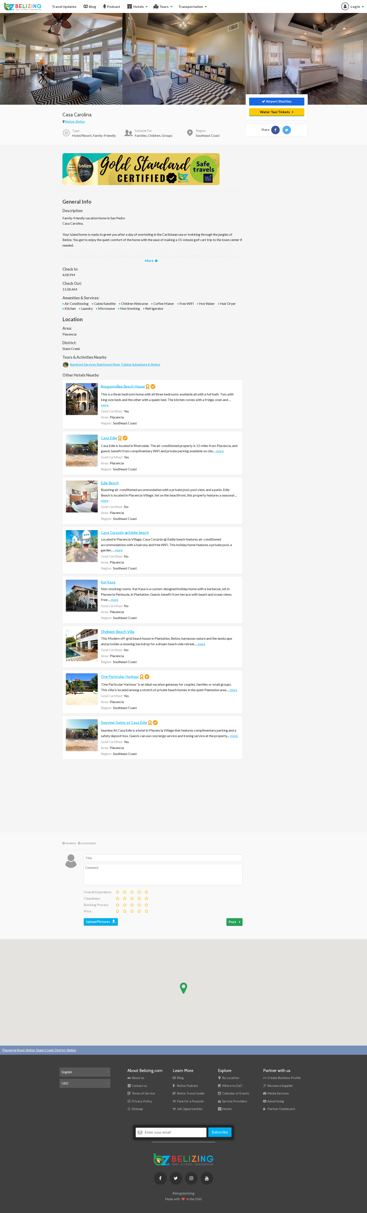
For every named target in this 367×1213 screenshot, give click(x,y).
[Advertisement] (152, 796)
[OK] (131, 891)
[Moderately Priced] (124, 910)
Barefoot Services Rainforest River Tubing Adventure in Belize (115, 364)
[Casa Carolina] (275, 130)
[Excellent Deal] (146, 910)
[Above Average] (139, 897)
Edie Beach (110, 483)
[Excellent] (146, 891)
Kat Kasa (108, 582)
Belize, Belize (75, 121)
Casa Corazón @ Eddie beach (125, 532)
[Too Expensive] (117, 910)
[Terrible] (117, 891)
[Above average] (139, 891)
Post (233, 922)
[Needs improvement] (124, 891)
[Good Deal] (139, 910)
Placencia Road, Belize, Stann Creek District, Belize (39, 1050)
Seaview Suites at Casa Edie (124, 722)
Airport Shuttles (278, 101)
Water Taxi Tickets (275, 112)
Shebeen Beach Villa (117, 631)
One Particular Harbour (120, 676)
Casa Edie (109, 437)
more (105, 405)
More (149, 260)
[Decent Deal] (131, 910)
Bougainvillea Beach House (123, 386)
